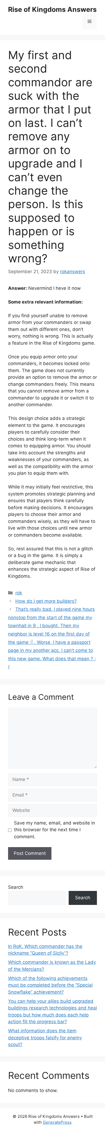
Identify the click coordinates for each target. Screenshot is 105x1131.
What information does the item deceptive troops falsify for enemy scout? (45, 1037)
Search (15, 887)
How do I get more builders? (46, 601)
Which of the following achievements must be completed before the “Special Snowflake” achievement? (50, 985)
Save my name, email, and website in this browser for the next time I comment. (54, 829)
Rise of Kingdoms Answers (52, 9)
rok (18, 592)
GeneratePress (57, 1122)
